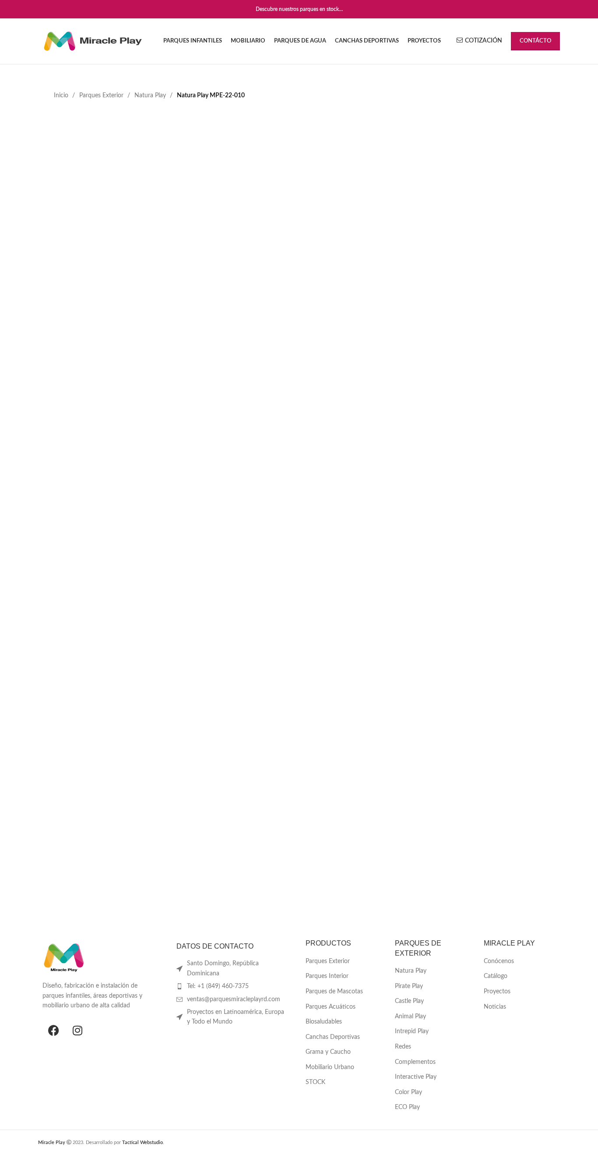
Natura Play (151, 95)
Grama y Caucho (328, 1052)
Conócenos (499, 961)
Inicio (62, 95)
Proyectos (497, 991)
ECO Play (407, 1107)
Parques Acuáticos (330, 1007)
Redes (403, 1047)
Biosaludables (324, 1022)
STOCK (315, 1082)
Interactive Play (415, 1077)
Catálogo (495, 976)
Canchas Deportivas (333, 1037)
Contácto (535, 41)
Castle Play (409, 1001)
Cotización (483, 41)
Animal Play (410, 1016)
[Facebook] (53, 1030)
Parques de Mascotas (334, 991)
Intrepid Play (412, 1031)
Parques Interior (327, 976)
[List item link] (232, 986)
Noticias (495, 1007)
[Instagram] (77, 1030)
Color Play (408, 1092)
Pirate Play (409, 986)
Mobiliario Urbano (330, 1067)
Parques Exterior (102, 95)
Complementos (415, 1062)
